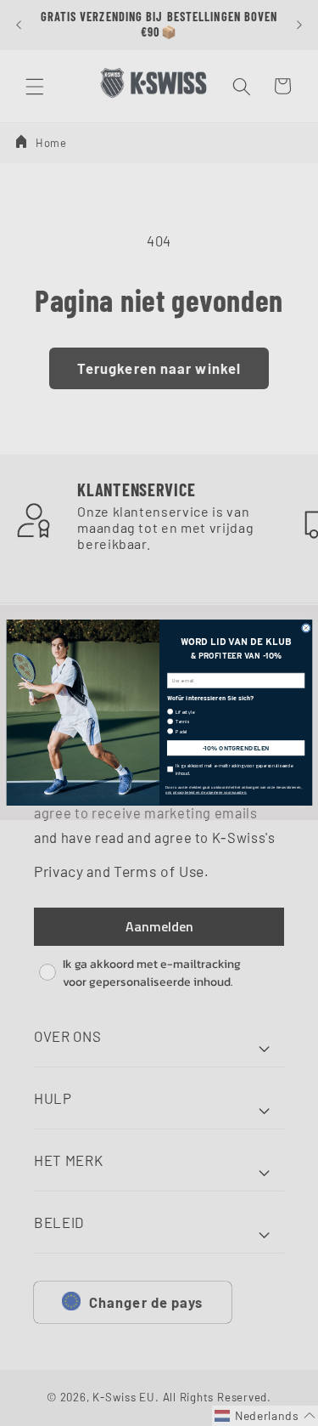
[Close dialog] (306, 628)
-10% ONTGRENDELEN (235, 748)
